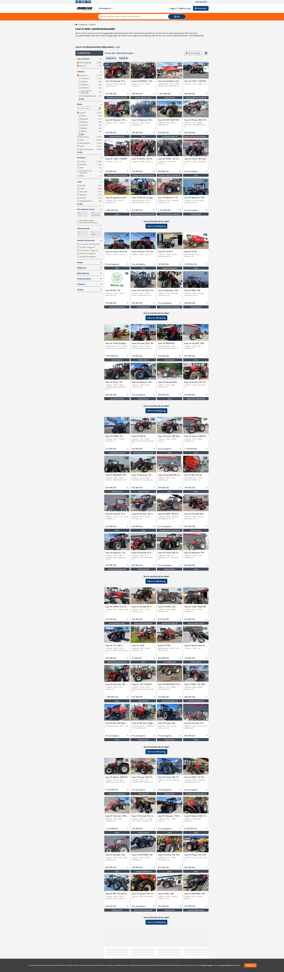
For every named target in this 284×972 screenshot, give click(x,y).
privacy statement (225, 965)
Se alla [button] (81, 98)
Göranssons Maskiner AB (117, 794)
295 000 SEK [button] (110, 658)
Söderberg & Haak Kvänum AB (143, 453)
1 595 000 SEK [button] (164, 94)
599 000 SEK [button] (163, 488)
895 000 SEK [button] (163, 658)
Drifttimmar (81, 268)
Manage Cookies (207, 965)
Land (79, 182)
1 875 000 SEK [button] (111, 356)
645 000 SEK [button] (163, 868)
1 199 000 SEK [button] (190, 449)
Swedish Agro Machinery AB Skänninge (197, 136)
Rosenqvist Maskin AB (169, 268)
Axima (143, 136)
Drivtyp (80, 290)
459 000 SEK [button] (110, 488)
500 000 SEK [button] (163, 395)
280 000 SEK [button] (137, 94)
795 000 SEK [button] (110, 565)
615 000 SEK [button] (110, 619)
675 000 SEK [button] (137, 697)
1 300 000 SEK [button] (111, 697)
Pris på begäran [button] (191, 171)
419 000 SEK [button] (110, 449)
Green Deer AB (143, 701)
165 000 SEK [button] (137, 171)
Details (80, 262)
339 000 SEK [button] (189, 94)
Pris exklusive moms (86, 209)
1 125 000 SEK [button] (111, 829)
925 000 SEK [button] (137, 488)
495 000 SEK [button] (110, 133)
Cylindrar (81, 284)
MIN (79, 212)
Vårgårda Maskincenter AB (117, 569)
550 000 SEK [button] (189, 906)
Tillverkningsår (83, 228)
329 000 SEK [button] (189, 303)
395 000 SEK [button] (137, 527)
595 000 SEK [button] (137, 303)
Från (79, 232)
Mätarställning (83, 273)
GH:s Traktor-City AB (117, 399)
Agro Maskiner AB (169, 662)
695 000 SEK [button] (137, 565)
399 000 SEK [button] (110, 906)
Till (91, 232)
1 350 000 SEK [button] (190, 264)
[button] (89, 53)
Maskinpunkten (196, 662)
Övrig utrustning (84, 279)
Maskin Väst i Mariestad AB (196, 399)
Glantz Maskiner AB (143, 307)
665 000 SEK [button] (189, 868)
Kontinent (81, 158)
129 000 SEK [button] (189, 658)
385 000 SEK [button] (163, 264)
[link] (117, 70)
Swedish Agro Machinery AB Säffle (143, 214)
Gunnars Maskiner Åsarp (143, 97)
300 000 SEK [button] (189, 697)
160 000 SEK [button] (137, 449)
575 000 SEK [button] (110, 527)
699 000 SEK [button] (189, 527)
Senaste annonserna (86, 240)
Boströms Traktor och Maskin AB (143, 175)
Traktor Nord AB (169, 97)
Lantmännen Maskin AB (170, 136)
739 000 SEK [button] (137, 356)
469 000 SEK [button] (189, 395)
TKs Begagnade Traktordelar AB (169, 530)
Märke (79, 104)
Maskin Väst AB (196, 214)
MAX (92, 212)
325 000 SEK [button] (163, 133)
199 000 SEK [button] (189, 488)
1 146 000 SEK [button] (164, 210)
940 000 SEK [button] (137, 868)
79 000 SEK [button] (136, 658)
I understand (250, 965)
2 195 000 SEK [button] (111, 790)
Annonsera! (202, 8)
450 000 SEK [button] (163, 697)
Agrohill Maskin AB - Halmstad (117, 97)
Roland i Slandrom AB (117, 136)
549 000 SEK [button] (189, 133)
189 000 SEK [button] (110, 171)
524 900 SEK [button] (110, 94)
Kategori (80, 72)
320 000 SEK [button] (137, 133)
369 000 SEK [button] (137, 619)
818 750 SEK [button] (163, 619)
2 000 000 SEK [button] (111, 210)
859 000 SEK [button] (189, 356)
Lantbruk (83, 24)
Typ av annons (83, 59)
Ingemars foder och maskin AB (196, 97)
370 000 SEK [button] (137, 210)
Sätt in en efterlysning (156, 226)
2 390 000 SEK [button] (190, 829)
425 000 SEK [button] (163, 906)
